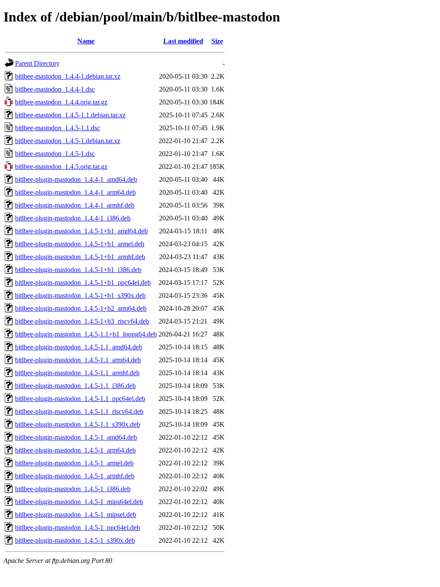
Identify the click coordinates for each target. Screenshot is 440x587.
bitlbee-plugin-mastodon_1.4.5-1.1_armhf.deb (77, 372)
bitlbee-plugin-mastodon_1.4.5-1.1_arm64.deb (78, 360)
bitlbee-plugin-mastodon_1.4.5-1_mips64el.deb (79, 501)
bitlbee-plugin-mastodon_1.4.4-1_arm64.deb (75, 192)
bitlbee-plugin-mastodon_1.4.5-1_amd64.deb (76, 437)
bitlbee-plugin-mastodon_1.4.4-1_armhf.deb (74, 205)
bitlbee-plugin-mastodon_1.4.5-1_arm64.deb (75, 450)
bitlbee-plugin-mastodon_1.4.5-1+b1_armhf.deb (80, 256)
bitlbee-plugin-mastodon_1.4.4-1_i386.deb (73, 218)
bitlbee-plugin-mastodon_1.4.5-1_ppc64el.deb (77, 527)
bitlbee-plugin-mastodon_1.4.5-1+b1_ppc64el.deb (83, 282)
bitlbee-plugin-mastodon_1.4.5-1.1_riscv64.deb (79, 411)
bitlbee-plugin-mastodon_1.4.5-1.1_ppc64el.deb (80, 398)
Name (86, 41)
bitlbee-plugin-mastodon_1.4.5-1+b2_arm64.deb (81, 308)
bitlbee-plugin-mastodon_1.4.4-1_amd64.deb (76, 179)
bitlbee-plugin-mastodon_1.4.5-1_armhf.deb (74, 476)
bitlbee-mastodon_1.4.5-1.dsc (55, 153)
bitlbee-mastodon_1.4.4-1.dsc (55, 89)
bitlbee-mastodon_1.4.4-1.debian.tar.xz (67, 76)
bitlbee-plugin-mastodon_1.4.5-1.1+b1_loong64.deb (86, 334)
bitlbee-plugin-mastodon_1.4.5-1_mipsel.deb (75, 514)
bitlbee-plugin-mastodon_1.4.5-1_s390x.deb (75, 540)
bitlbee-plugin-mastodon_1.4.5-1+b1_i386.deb (78, 269)
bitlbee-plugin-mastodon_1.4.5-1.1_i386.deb (75, 385)
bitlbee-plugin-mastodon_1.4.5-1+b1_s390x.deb (80, 295)
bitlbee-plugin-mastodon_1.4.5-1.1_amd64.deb (78, 347)
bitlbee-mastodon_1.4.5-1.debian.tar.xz (67, 140)
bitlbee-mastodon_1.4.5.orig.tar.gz (61, 166)
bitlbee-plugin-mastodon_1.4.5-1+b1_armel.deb (79, 244)
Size (217, 41)
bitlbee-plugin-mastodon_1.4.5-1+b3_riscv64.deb (82, 321)
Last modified (183, 41)
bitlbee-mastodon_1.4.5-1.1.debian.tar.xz (70, 115)
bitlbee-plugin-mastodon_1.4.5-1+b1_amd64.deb (81, 231)
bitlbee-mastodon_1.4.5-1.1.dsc (57, 127)
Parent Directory (37, 63)
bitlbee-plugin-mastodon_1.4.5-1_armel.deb (74, 463)
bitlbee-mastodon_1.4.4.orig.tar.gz (61, 102)
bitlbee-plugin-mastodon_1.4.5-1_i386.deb (73, 488)
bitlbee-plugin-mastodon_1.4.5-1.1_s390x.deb (77, 424)
